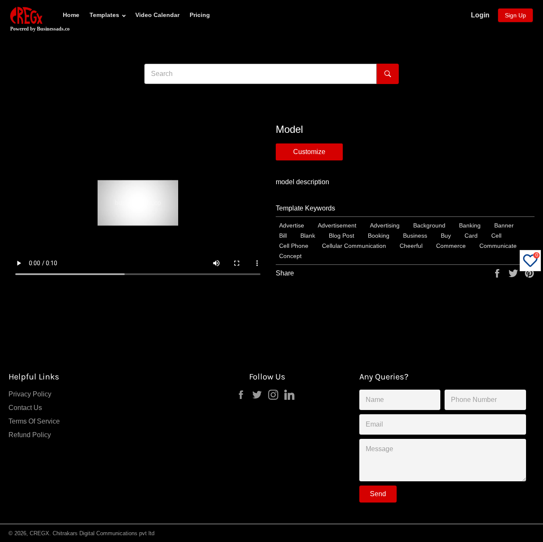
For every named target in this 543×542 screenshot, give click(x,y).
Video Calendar (157, 14)
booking (378, 235)
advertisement (337, 225)
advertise (291, 225)
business (415, 235)
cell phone (293, 245)
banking (470, 225)
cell (496, 235)
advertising (385, 225)
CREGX (39, 533)
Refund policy (29, 434)
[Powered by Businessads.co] (26, 15)
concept (290, 256)
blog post (341, 235)
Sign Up (515, 15)
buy (446, 235)
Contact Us (25, 407)
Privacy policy (29, 394)
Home (71, 14)
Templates (104, 14)
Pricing (200, 14)
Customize (309, 151)
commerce (451, 245)
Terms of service (34, 421)
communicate (498, 245)
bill (283, 235)
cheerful (411, 245)
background (429, 225)
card (471, 235)
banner (504, 225)
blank (307, 235)
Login (480, 15)
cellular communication (354, 245)
